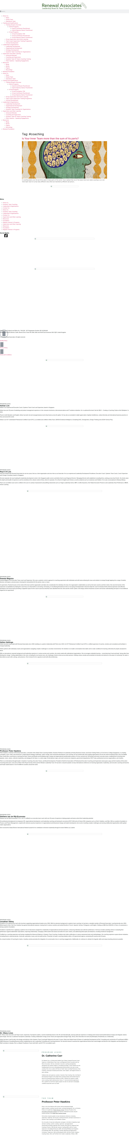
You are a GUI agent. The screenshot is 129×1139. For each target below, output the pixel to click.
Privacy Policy (4, 347)
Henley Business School (59, 1109)
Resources (6, 62)
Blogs (7, 64)
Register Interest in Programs (11, 222)
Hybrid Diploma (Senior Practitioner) (22, 30)
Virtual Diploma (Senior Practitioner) (22, 37)
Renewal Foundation (8, 71)
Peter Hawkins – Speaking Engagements (17, 61)
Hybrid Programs (14, 26)
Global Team (9, 19)
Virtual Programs (14, 32)
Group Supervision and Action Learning (17, 39)
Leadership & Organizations (11, 44)
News (7, 17)
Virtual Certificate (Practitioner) (21, 35)
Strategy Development (12, 50)
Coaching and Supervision (13, 57)
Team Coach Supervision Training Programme (19, 41)
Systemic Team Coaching (10, 204)
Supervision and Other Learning (12, 53)
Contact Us (6, 208)
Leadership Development (13, 46)
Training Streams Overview (13, 25)
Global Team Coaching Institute (59, 1113)
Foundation (6, 220)
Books (7, 66)
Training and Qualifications (10, 23)
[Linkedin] (2, 235)
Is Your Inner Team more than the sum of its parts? (50, 138)
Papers (8, 68)
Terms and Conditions (6, 354)
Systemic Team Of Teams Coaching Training (18, 59)
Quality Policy (3, 340)
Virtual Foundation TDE (18, 34)
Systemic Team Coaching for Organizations (18, 52)
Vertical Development (12, 43)
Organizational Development (14, 48)
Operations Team (11, 21)
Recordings (9, 69)
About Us (5, 16)
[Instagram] (10, 235)
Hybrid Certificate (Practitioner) (21, 28)
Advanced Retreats (11, 55)
